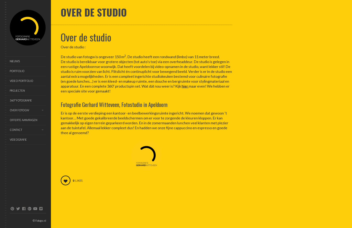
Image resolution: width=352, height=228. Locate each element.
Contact (16, 129)
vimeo (40, 209)
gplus (29, 209)
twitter (18, 209)
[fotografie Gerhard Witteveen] (28, 28)
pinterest (12, 209)
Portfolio (17, 71)
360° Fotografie (21, 100)
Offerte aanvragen (23, 120)
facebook (23, 209)
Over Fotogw (19, 110)
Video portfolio (21, 80)
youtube (35, 209)
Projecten (17, 90)
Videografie (18, 139)
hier (185, 86)
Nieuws (15, 61)
